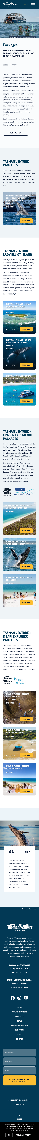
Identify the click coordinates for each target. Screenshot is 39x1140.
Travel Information (19, 1025)
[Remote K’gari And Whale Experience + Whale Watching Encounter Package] (19, 208)
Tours (19, 1007)
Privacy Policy (19, 1104)
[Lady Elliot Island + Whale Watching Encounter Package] (19, 317)
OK (9, 1135)
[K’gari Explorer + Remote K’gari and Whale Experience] (19, 707)
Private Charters (19, 1012)
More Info (10, 221)
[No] (35, 1131)
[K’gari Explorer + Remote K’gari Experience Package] (19, 779)
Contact (19, 1039)
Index (19, 1119)
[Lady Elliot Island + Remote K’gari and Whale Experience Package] (19, 353)
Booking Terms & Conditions (19, 1100)
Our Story (19, 1030)
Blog (19, 1034)
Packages (19, 1016)
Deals (19, 1021)
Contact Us (16, 132)
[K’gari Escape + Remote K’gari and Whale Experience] (19, 518)
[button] (33, 4)
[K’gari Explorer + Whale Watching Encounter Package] (19, 743)
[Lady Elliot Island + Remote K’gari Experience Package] (19, 389)
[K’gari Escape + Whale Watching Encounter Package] (19, 554)
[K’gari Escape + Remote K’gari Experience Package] (19, 590)
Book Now (26, 221)
